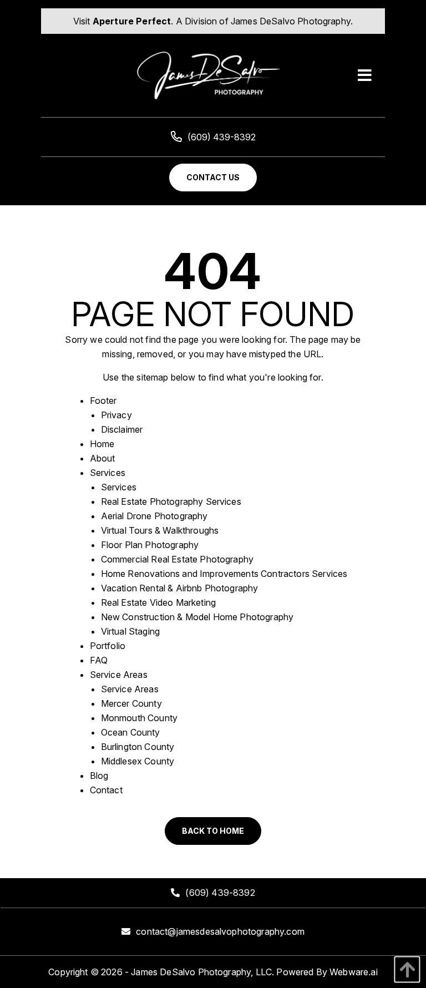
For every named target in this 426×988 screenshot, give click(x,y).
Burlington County (138, 746)
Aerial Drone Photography (154, 515)
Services (107, 472)
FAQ (99, 660)
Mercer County (131, 703)
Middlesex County (138, 761)
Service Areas (119, 674)
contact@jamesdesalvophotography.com (220, 931)
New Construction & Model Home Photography (197, 616)
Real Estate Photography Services (171, 501)
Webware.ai (353, 971)
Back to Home (213, 830)
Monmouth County (139, 717)
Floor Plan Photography (150, 544)
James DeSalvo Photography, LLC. (202, 971)
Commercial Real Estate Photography (177, 559)
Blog (99, 775)
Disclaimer (122, 429)
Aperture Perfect (132, 21)
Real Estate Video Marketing (158, 602)
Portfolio (107, 645)
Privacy (116, 414)
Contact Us (213, 177)
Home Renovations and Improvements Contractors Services (224, 573)
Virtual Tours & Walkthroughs (160, 530)
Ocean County (130, 732)
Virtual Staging (130, 631)
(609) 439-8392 (221, 137)
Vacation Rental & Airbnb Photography (179, 588)
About (102, 458)
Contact (106, 790)
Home (102, 443)
